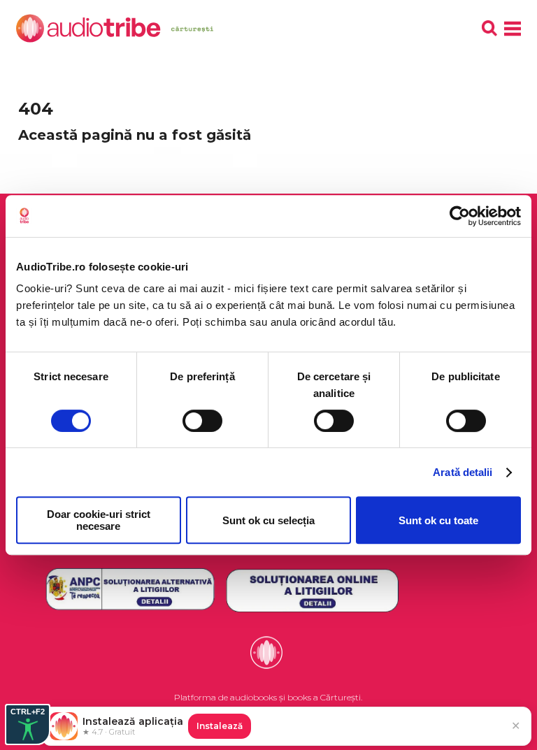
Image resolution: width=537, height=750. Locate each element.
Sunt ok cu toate (438, 520)
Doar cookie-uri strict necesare (98, 520)
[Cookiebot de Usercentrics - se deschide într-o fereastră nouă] (460, 215)
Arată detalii (462, 472)
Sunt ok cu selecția (268, 520)
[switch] (202, 421)
